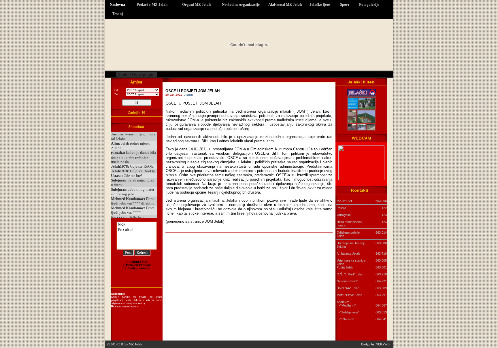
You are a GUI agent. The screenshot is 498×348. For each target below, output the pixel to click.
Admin (188, 94)
